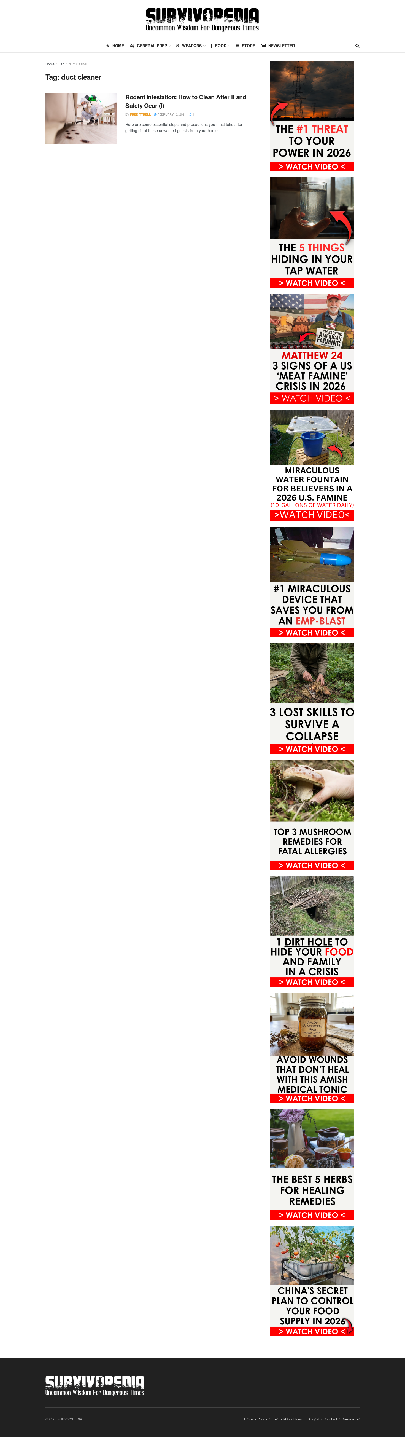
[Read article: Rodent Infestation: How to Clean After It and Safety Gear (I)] (81, 118)
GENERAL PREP (152, 45)
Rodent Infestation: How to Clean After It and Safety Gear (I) (185, 101)
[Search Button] (357, 45)
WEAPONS (192, 45)
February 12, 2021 (171, 114)
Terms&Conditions (287, 1419)
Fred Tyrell (140, 114)
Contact (331, 1419)
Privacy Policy (255, 1419)
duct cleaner (78, 63)
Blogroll (313, 1419)
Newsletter (281, 45)
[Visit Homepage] (202, 19)
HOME (118, 45)
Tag (61, 63)
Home (50, 63)
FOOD (220, 45)
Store (248, 45)
